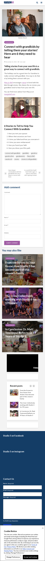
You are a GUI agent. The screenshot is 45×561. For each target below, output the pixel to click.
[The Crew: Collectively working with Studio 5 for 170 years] (22, 303)
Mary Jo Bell (8, 83)
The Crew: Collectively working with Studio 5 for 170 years (27, 405)
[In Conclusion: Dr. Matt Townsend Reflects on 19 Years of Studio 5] (22, 336)
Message (9, 497)
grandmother (9, 156)
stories (16, 159)
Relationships (9, 42)
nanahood (8, 159)
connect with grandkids (12, 153)
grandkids (26, 153)
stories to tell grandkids (28, 159)
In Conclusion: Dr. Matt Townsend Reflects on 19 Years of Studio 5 (27, 413)
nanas (24, 83)
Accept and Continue (30, 557)
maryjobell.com (9, 94)
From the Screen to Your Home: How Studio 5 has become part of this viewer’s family (27, 394)
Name (6, 217)
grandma (34, 153)
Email (6, 225)
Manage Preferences (13, 557)
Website (6, 233)
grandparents (20, 156)
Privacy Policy (11, 547)
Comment (7, 192)
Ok (42, 528)
